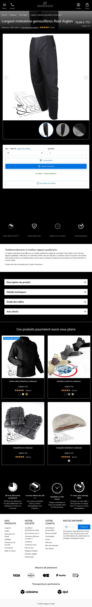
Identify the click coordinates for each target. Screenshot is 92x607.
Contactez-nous (30, 545)
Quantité (51, 149)
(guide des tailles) (23, 149)
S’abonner (84, 527)
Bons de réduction (51, 545)
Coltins (6, 531)
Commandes (49, 536)
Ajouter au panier (46, 166)
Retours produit (51, 533)
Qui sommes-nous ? (32, 533)
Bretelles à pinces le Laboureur (69, 381)
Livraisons (28, 542)
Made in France (10, 551)
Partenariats (29, 557)
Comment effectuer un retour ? (32, 537)
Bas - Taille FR (17, 149)
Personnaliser (46, 160)
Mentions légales (31, 554)
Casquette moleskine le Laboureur (69, 448)
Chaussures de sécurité (9, 543)
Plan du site (29, 548)
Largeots (7, 528)
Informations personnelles (49, 529)
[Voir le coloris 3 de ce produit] (26, 394)
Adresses (48, 542)
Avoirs (47, 539)
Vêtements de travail (9, 535)
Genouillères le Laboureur (23, 448)
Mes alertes (49, 548)
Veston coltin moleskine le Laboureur (23, 381)
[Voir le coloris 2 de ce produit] (23, 394)
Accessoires (8, 548)
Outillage (7, 539)
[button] (46, 282)
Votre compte (50, 522)
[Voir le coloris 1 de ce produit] (19, 394)
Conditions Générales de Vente (32, 529)
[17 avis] (44, 27)
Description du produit (29, 28)
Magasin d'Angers (31, 551)
